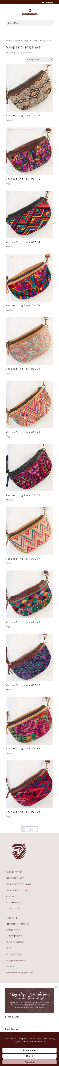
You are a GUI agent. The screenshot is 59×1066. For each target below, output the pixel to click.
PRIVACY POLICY (15, 942)
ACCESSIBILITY (14, 936)
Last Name (12, 1028)
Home (9, 40)
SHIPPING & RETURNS (17, 924)
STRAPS (10, 896)
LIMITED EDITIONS (16, 890)
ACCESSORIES (13, 902)
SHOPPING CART (15, 878)
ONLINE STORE (14, 872)
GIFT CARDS (12, 908)
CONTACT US (13, 930)
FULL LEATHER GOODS (18, 884)
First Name (12, 1016)
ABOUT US (11, 918)
